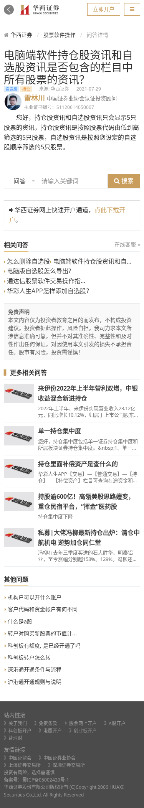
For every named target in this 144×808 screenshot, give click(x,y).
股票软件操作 (59, 34)
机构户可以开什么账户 (33, 597)
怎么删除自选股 (27, 261)
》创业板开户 (83, 730)
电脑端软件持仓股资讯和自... (91, 261)
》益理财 (13, 738)
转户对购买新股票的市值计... (41, 633)
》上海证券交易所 (22, 765)
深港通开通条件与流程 (33, 669)
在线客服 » (127, 244)
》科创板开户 (17, 730)
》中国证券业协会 (57, 758)
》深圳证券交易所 (66, 765)
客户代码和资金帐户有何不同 (42, 609)
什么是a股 (19, 621)
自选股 (11, 89)
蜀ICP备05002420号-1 (45, 780)
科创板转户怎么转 (28, 657)
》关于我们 (15, 723)
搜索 (127, 180)
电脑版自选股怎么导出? (38, 271)
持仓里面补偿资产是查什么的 (78, 464)
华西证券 (21, 34)
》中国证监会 (17, 758)
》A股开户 (115, 723)
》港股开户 (50, 730)
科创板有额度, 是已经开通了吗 (43, 645)
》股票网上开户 (81, 723)
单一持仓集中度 (59, 431)
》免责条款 (45, 723)
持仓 (26, 89)
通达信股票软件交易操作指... (45, 281)
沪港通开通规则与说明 (33, 681)
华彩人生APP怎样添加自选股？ (48, 291)
